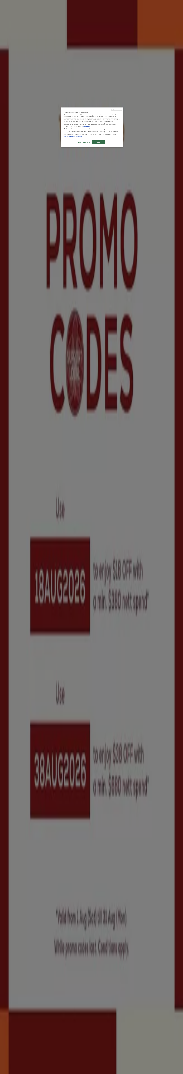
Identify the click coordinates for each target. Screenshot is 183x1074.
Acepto (98, 142)
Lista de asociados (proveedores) (73, 136)
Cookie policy (86, 126)
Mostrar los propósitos (84, 142)
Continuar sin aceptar (116, 110)
